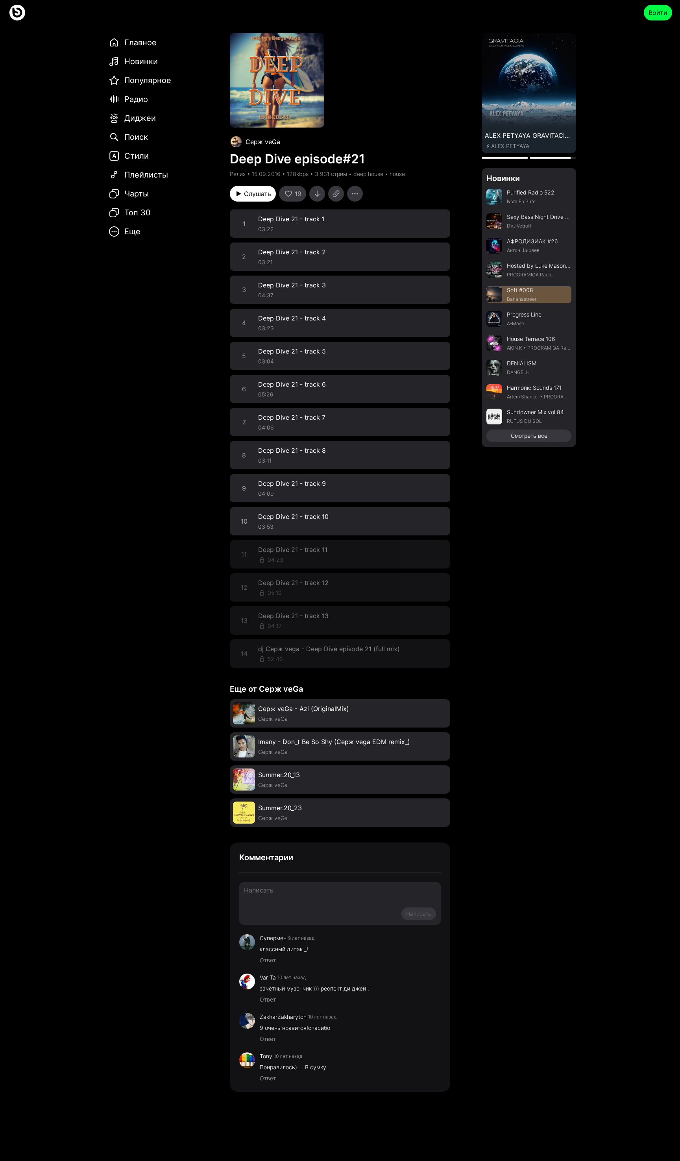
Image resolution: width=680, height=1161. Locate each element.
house (397, 173)
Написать (418, 913)
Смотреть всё (529, 435)
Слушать (257, 194)
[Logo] (17, 12)
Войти (658, 13)
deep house (368, 173)
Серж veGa (263, 142)
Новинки (503, 178)
